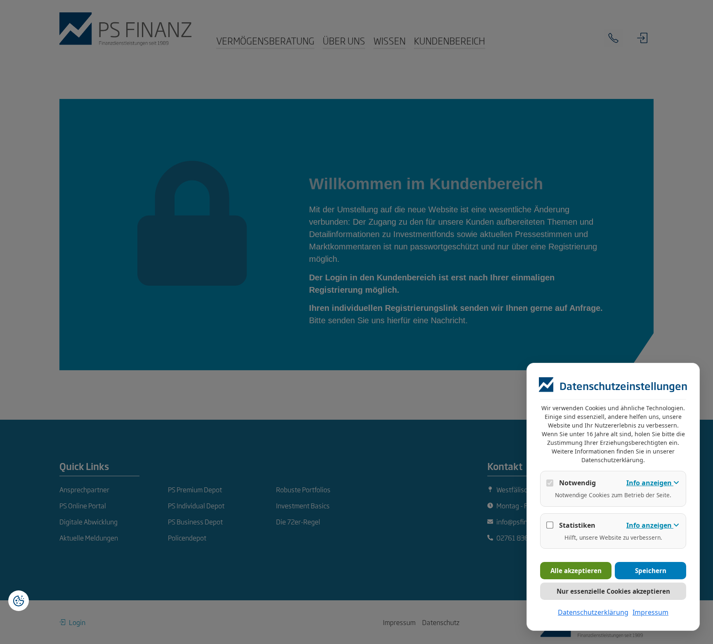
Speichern (650, 570)
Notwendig (577, 482)
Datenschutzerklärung (593, 612)
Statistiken (577, 525)
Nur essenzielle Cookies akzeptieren (613, 591)
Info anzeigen (649, 482)
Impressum (650, 612)
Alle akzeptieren (576, 570)
